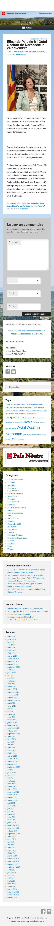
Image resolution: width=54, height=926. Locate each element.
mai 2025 (10, 678)
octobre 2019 (12, 864)
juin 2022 (10, 775)
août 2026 (11, 637)
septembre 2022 (13, 767)
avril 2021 (11, 814)
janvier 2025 (12, 689)
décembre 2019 (13, 859)
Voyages (10, 549)
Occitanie (13, 428)
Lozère (25, 418)
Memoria (10, 521)
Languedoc (13, 417)
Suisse (44, 434)
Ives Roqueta (10, 413)
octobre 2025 (12, 664)
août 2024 (11, 703)
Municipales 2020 (18, 422)
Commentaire (14, 242)
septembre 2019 (13, 867)
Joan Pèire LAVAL (39, 52)
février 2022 (11, 786)
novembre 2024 (13, 695)
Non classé (11, 527)
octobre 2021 (12, 798)
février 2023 (11, 753)
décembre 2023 (13, 725)
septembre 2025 (13, 667)
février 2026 (11, 653)
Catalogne (9, 408)
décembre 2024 (13, 692)
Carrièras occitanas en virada (18, 614)
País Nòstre (12, 530)
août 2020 (11, 836)
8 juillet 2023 (9, 404)
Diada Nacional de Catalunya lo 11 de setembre (25, 609)
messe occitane (39, 418)
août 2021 (11, 803)
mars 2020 (11, 850)
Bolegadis (17, 404)
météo (28, 422)
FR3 (22, 411)
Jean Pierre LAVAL (20, 413)
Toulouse (8, 440)
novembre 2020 (13, 828)
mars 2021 (11, 817)
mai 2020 (10, 845)
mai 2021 (10, 812)
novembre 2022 (13, 762)
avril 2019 (11, 881)
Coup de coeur (12, 491)
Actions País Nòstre (15, 480)
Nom (10, 280)
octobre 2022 (12, 764)
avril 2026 (11, 648)
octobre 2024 (12, 698)
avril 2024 (11, 714)
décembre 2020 (13, 825)
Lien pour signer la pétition (33, 575)
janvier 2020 (12, 856)
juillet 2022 (11, 773)
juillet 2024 (11, 706)
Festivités (11, 505)
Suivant (45, 39)
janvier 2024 (12, 723)
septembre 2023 (13, 734)
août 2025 (11, 670)
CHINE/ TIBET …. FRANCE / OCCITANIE (23, 620)
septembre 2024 (13, 700)
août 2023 (11, 736)
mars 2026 (11, 650)
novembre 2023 (13, 728)
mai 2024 (10, 712)
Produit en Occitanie (15, 535)
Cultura (35, 408)
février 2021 (11, 820)
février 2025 (11, 686)
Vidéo (9, 546)
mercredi (31, 418)
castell (40, 404)
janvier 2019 (12, 889)
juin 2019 (10, 875)
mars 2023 (11, 750)
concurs (22, 408)
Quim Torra (26, 434)
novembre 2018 (13, 895)
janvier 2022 (12, 789)
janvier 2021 (12, 823)
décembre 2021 (13, 792)
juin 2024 (10, 709)
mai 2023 (10, 745)
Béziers (22, 404)
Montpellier (9, 422)
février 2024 (11, 720)
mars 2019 (11, 884)
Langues (10, 510)
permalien (24, 209)
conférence (28, 408)
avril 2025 (11, 681)
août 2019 (11, 870)
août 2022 (11, 770)
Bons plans (11, 488)
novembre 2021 (13, 795)
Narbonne (36, 422)
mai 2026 (10, 645)
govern (45, 411)
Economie (11, 499)
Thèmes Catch (38, 921)
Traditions (11, 544)
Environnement (13, 502)
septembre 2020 (13, 834)
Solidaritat (11, 541)
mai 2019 (10, 878)
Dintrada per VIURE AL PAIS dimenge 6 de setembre (27, 611)
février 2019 (11, 886)
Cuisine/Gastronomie (15, 494)
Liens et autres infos (15, 513)
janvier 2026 (12, 656)
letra (21, 418)
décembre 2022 (13, 759)
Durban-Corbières (11, 411)
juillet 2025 (11, 673)
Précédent (33, 39)
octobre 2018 (12, 898)
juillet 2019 (11, 873)
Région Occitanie (35, 434)
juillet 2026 (11, 639)
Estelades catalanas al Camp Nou (20, 617)
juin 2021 (10, 809)
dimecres (41, 408)
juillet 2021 (11, 806)
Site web (12, 306)
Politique (26, 206)
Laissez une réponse (17, 55)
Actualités (35, 203)
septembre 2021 (13, 800)
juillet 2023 (11, 739)
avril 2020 (11, 848)
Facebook (8, 371)
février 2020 (11, 853)
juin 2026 (10, 642)
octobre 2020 (12, 831)
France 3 (27, 411)
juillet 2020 (11, 839)
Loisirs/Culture (12, 518)
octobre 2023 (12, 731)
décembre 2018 (13, 892)
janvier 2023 (12, 756)
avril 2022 (11, 781)
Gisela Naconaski (36, 411)
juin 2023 (10, 742)
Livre (9, 516)
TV (13, 439)
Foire (19, 411)
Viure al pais (20, 440)
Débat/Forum (17, 206)
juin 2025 (10, 675)
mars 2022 (11, 784)
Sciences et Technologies (17, 538)
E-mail (11, 293)
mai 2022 (10, 778)
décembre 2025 (13, 659)
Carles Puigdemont (32, 404)
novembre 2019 (13, 861)
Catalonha (15, 408)
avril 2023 (11, 748)
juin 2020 (10, 842)
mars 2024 (11, 717)
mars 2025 (11, 684)
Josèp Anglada (31, 413)
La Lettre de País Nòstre (16, 507)
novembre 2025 (13, 662)
